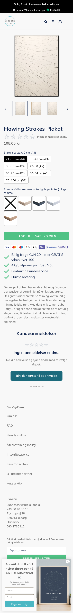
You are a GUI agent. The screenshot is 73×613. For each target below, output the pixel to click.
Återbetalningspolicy (21, 445)
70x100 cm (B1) (16, 180)
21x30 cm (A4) (15, 159)
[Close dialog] (68, 562)
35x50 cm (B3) (15, 166)
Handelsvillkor (17, 435)
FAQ (10, 425)
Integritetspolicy (18, 454)
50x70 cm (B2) (15, 173)
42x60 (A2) (37, 166)
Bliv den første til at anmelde (36, 376)
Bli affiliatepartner (19, 474)
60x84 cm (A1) (39, 173)
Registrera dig (19, 604)
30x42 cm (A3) (39, 159)
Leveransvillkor (17, 464)
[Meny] (67, 21)
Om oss (12, 416)
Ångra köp (14, 483)
